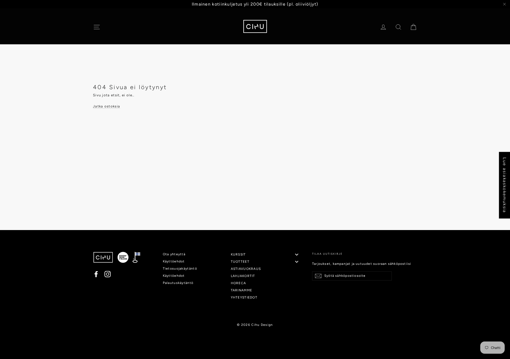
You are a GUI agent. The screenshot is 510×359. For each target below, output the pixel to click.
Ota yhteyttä (174, 254)
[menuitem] (266, 254)
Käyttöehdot (174, 261)
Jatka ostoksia (106, 106)
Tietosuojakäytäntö (180, 268)
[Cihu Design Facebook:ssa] (96, 274)
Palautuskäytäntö (178, 283)
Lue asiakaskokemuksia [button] (504, 185)
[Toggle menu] (296, 254)
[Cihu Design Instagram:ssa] (107, 274)
